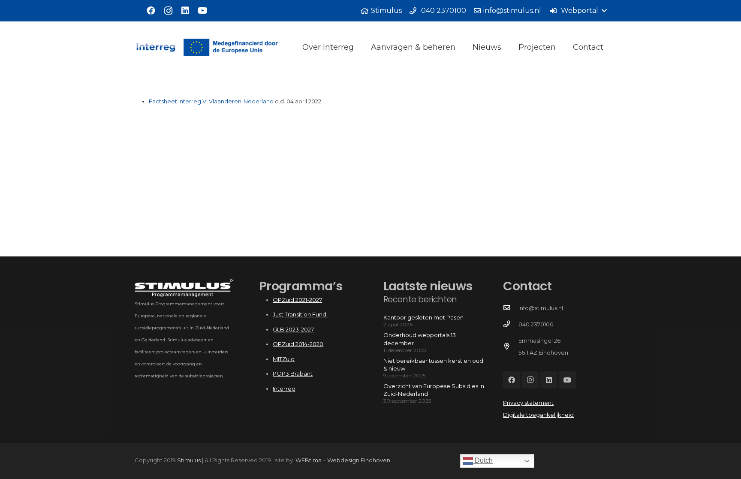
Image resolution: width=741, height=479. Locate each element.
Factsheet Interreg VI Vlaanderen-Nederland (211, 101)
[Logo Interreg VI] (216, 47)
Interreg (284, 388)
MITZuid (284, 358)
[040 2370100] (510, 324)
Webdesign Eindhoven (358, 460)
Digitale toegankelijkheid (538, 414)
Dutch (483, 460)
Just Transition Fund (300, 314)
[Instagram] (168, 10)
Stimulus (189, 460)
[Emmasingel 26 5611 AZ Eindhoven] (510, 346)
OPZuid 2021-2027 (297, 299)
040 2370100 (536, 324)
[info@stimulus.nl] (510, 307)
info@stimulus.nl (540, 307)
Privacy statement (528, 402)
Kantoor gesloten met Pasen (423, 317)
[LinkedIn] (185, 10)
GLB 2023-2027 (293, 329)
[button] (577, 11)
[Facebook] (151, 10)
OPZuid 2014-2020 (298, 343)
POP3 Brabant (293, 373)
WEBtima (308, 460)
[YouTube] (202, 10)
